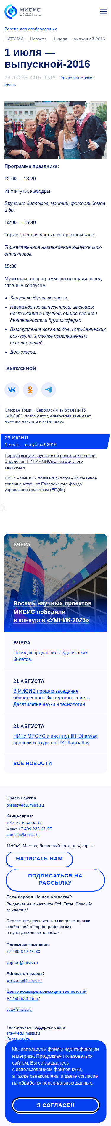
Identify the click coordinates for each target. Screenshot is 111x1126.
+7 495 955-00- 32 (24, 823)
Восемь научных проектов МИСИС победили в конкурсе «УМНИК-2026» (52, 611)
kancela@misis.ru (23, 834)
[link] (11, 389)
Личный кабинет (89, 10)
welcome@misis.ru (24, 980)
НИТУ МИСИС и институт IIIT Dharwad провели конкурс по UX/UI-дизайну (55, 739)
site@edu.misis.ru (23, 1033)
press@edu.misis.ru (25, 805)
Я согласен (56, 1105)
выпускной (21, 368)
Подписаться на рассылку (55, 879)
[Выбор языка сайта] (75, 10)
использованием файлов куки (48, 1069)
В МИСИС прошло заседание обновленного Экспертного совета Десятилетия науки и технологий (51, 698)
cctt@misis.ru (19, 1009)
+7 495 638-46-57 (23, 998)
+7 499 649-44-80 (23, 951)
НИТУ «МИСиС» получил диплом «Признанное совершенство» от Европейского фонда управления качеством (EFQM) (51, 484)
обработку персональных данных (55, 1082)
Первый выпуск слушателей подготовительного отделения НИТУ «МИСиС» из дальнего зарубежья (51, 461)
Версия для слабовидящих (30, 28)
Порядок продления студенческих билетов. (50, 656)
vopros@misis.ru (22, 962)
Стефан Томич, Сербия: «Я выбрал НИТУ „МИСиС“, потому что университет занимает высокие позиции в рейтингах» (48, 416)
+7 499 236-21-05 (35, 829)
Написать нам (39, 859)
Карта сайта (18, 1039)
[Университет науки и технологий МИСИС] (22, 11)
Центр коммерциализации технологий (47, 991)
